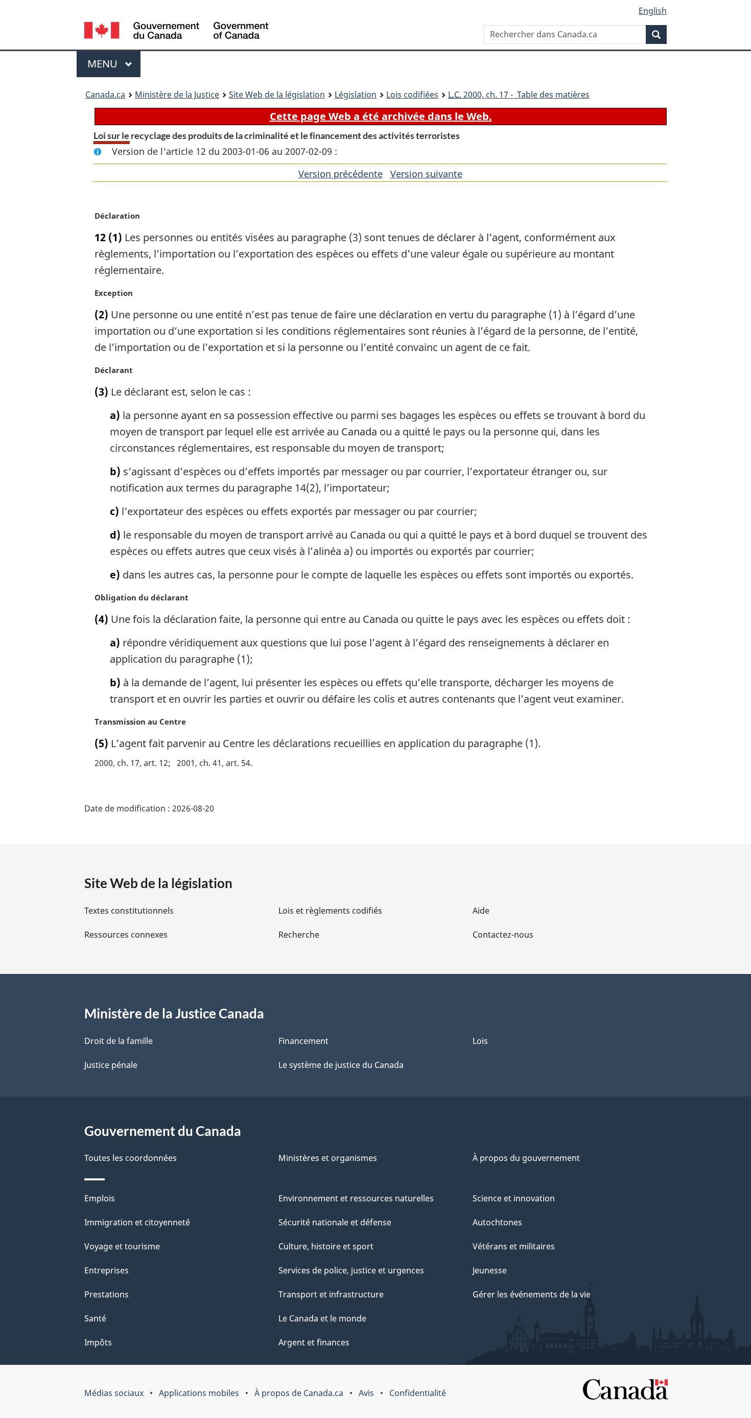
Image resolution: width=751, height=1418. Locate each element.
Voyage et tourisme (122, 1246)
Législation (356, 94)
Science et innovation (514, 1198)
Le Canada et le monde (322, 1318)
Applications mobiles (199, 1393)
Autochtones (497, 1222)
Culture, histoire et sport (325, 1246)
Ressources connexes (126, 934)
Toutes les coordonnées (130, 1158)
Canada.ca (105, 94)
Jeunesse (490, 1270)
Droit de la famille (118, 1041)
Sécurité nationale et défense (334, 1222)
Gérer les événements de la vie (532, 1294)
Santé (95, 1318)
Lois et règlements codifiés (330, 910)
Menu (113, 64)
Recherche (298, 934)
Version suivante (426, 174)
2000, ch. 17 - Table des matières (519, 94)
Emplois (99, 1198)
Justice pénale (110, 1065)
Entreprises (106, 1270)
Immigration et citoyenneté (137, 1222)
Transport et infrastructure (331, 1294)
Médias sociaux (114, 1393)
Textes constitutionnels (129, 910)
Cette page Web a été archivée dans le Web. (381, 116)
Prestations (106, 1294)
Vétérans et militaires (514, 1246)
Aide (481, 910)
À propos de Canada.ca (298, 1393)
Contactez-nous (503, 934)
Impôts (98, 1342)
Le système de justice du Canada (341, 1065)
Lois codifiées (412, 94)
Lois (480, 1041)
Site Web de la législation (277, 94)
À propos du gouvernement (526, 1158)
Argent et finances (313, 1342)
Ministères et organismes (327, 1158)
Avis (366, 1393)
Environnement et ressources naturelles (356, 1198)
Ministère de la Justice (177, 94)
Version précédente (340, 174)
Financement (303, 1041)
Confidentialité (417, 1393)
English (653, 10)
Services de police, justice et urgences (351, 1270)
